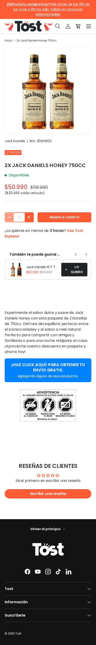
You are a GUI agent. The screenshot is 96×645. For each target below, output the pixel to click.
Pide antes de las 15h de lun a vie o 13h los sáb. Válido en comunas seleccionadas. (48, 9)
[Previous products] (76, 254)
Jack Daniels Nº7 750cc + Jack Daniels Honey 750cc (42, 267)
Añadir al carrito (64, 217)
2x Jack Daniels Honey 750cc (37, 40)
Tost (18, 633)
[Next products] (86, 254)
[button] (78, 26)
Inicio (8, 40)
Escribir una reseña (48, 493)
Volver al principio (45, 529)
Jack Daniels (15, 141)
